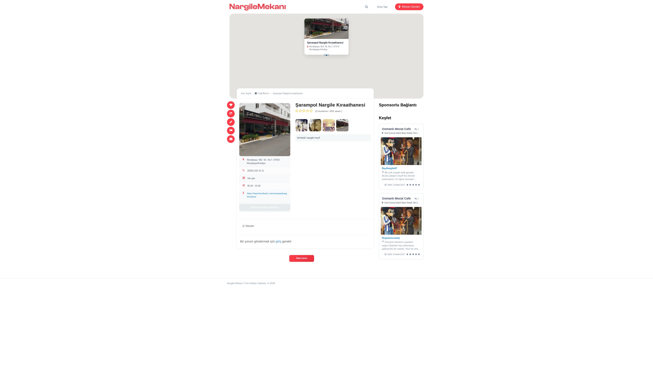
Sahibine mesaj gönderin (265, 207)
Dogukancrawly (391, 238)
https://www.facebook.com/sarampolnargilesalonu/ (267, 195)
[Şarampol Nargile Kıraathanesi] (301, 125)
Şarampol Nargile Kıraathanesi (325, 42)
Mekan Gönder (411, 6)
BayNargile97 (389, 168)
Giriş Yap (382, 6)
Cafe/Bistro (263, 93)
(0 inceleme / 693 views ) (328, 111)
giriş (278, 241)
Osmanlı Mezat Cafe (396, 129)
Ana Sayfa (246, 93)
